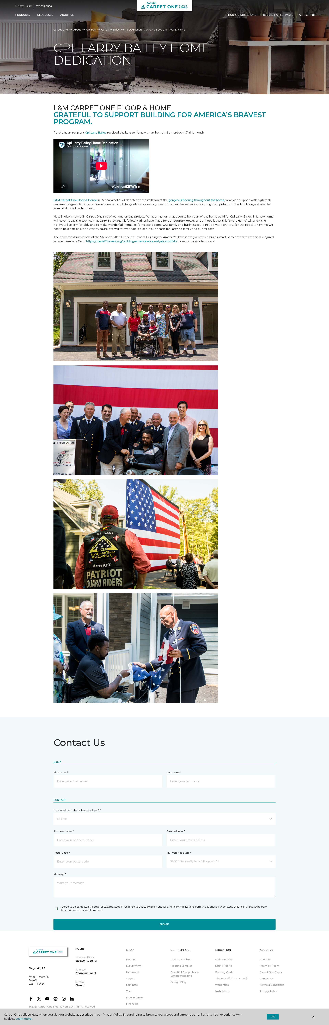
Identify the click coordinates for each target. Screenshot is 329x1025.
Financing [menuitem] (132, 1003)
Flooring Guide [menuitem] (224, 972)
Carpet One (60, 29)
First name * (60, 772)
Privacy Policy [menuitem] (268, 991)
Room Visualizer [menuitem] (181, 959)
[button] (300, 15)
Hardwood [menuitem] (132, 972)
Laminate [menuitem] (132, 984)
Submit (164, 924)
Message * (59, 874)
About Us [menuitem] (265, 959)
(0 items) (313, 15)
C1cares (91, 29)
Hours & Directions (242, 14)
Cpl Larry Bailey (96, 132)
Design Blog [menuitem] (178, 982)
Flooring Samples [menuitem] (181, 965)
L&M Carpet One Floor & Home (75, 200)
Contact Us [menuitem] (266, 978)
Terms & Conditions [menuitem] (272, 984)
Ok (273, 1016)
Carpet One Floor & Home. (54, 1006)
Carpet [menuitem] (130, 978)
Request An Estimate (278, 14)
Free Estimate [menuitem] (135, 997)
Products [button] (22, 14)
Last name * (174, 772)
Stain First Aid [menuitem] (224, 965)
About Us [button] (67, 14)
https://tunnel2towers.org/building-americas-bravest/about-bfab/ (131, 241)
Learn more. (23, 1018)
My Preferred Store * (179, 853)
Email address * (176, 831)
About (77, 29)
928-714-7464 (44, 6)
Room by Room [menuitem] (269, 965)
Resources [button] (45, 14)
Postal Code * (61, 853)
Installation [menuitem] (222, 991)
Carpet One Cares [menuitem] (271, 972)
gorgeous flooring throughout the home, (196, 200)
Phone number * (63, 831)
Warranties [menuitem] (222, 984)
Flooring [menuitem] (131, 959)
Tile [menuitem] (128, 991)
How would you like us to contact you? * (77, 810)
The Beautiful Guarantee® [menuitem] (231, 978)
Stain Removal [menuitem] (224, 959)
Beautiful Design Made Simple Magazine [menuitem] (185, 974)
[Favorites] (307, 15)
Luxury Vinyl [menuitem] (133, 965)
